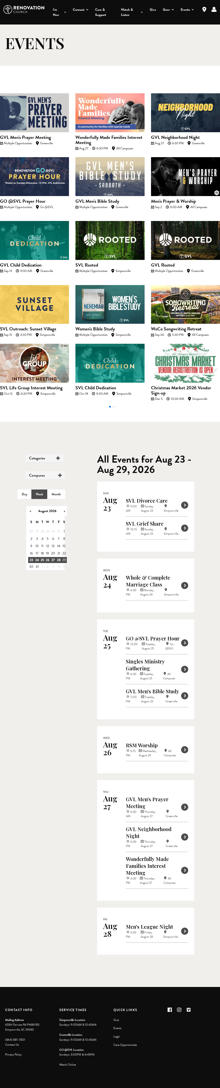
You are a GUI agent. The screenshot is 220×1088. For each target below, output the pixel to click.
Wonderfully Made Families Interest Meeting (108, 140)
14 (58, 546)
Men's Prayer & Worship (173, 201)
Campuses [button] (37, 475)
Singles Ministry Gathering (145, 665)
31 (58, 531)
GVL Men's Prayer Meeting (25, 137)
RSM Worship (142, 745)
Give (153, 9)
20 (53, 553)
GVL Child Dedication (20, 265)
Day (24, 494)
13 (53, 546)
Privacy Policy (13, 1054)
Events (185, 9)
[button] (110, 407)
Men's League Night (149, 926)
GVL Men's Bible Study (97, 201)
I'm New (56, 12)
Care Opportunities (125, 1045)
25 (42, 560)
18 (42, 553)
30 (53, 531)
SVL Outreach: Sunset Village (28, 328)
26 (31, 531)
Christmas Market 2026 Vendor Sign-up (181, 390)
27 (37, 531)
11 (42, 546)
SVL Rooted (86, 265)
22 (64, 553)
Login (116, 1036)
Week (39, 494)
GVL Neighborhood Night (175, 137)
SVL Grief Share (144, 523)
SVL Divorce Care (147, 500)
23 (31, 560)
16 (31, 553)
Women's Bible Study (95, 328)
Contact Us (12, 1044)
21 (58, 553)
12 (47, 546)
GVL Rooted (163, 265)
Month (56, 494)
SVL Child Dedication (95, 387)
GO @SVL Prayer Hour (23, 201)
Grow (166, 9)
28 (42, 531)
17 (37, 553)
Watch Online (67, 1064)
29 (47, 531)
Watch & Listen (127, 12)
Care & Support (100, 12)
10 (37, 546)
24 (37, 560)
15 (64, 546)
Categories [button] (37, 458)
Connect (78, 9)
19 (47, 553)
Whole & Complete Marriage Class (148, 581)
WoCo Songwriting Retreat (176, 328)
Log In (214, 9)
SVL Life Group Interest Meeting (31, 387)
